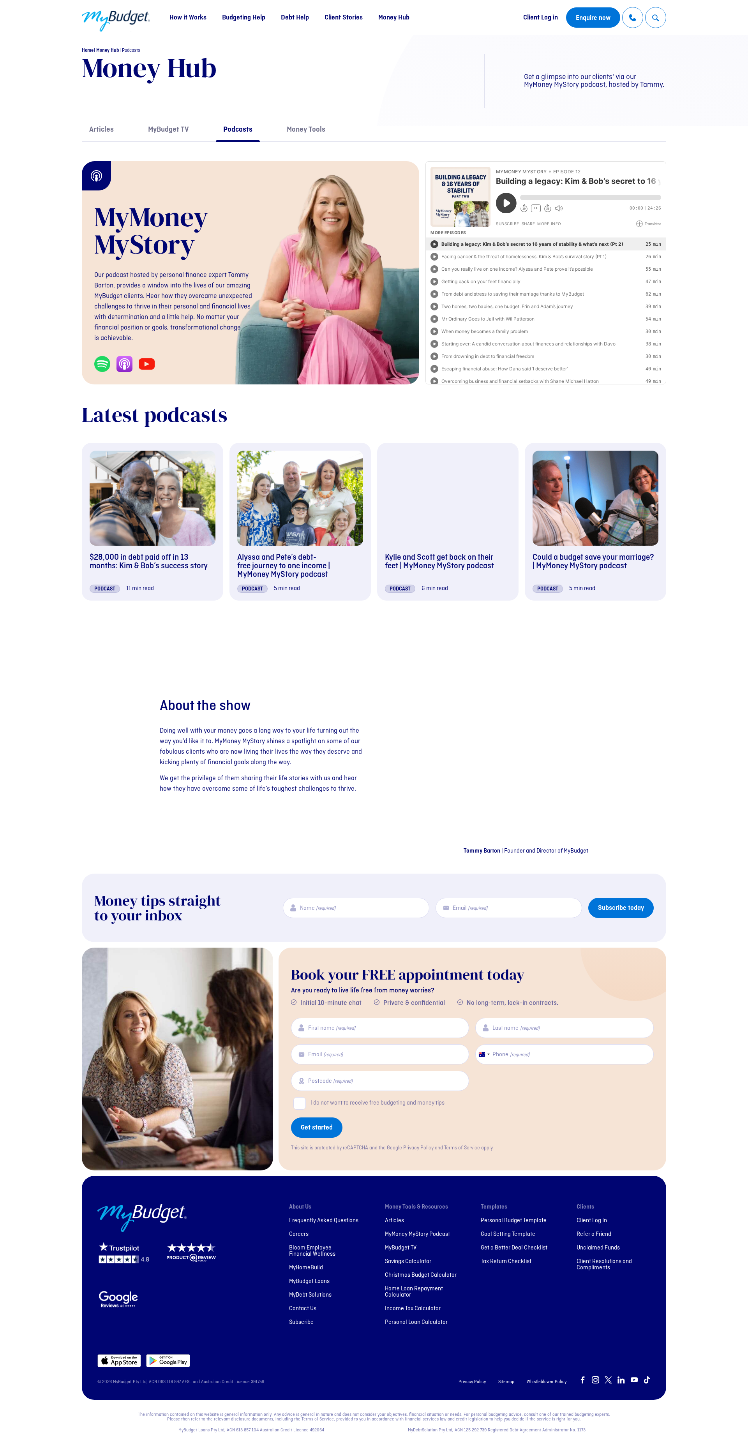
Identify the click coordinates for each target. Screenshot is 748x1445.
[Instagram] (595, 1380)
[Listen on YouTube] (147, 364)
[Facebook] (582, 1380)
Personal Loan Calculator (416, 1322)
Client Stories (344, 18)
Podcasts (237, 130)
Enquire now (593, 18)
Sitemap (506, 1382)
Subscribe (301, 1322)
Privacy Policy (418, 1148)
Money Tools (306, 130)
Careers (299, 1234)
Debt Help (295, 18)
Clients (585, 1207)
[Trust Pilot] (124, 1260)
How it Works (187, 18)
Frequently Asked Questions (323, 1221)
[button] (655, 17)
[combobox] (484, 1054)
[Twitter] (608, 1380)
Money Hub (393, 18)
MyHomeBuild (306, 1268)
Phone (510, 1055)
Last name (515, 1028)
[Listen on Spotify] (102, 364)
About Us (300, 1207)
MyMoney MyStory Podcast (417, 1234)
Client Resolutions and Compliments (604, 1264)
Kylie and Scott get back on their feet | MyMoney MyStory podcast (439, 561)
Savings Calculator (408, 1261)
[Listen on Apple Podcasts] (124, 364)
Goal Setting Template (508, 1234)
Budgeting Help (243, 18)
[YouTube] (634, 1380)
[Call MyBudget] (632, 17)
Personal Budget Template (514, 1221)
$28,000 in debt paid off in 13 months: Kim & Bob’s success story (149, 561)
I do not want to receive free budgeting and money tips (377, 1103)
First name (331, 1028)
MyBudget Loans (309, 1281)
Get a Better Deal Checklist (514, 1248)
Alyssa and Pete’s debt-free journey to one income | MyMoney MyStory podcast (283, 566)
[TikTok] (647, 1380)
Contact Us (302, 1309)
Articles (101, 130)
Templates (494, 1207)
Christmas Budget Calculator (421, 1275)
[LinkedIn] (621, 1380)
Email (470, 908)
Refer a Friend (594, 1234)
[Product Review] (193, 1260)
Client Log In (592, 1221)
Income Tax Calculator (413, 1309)
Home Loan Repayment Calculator (414, 1292)
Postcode (330, 1081)
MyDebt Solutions (310, 1295)
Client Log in (540, 18)
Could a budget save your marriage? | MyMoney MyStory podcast (593, 561)
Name (317, 908)
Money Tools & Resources (416, 1207)
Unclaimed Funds (598, 1248)
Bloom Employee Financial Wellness (312, 1251)
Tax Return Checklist (506, 1261)
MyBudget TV (168, 130)
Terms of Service (462, 1148)
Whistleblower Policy (546, 1382)
